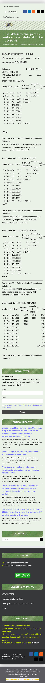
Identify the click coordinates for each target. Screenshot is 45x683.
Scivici (4, 608)
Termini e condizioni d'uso (12, 599)
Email (4, 397)
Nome (4, 389)
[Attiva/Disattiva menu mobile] (41, 24)
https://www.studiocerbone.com (19, 566)
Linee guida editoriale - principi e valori (17, 604)
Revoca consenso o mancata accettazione (22, 679)
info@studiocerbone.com (11, 17)
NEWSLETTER (8, 594)
